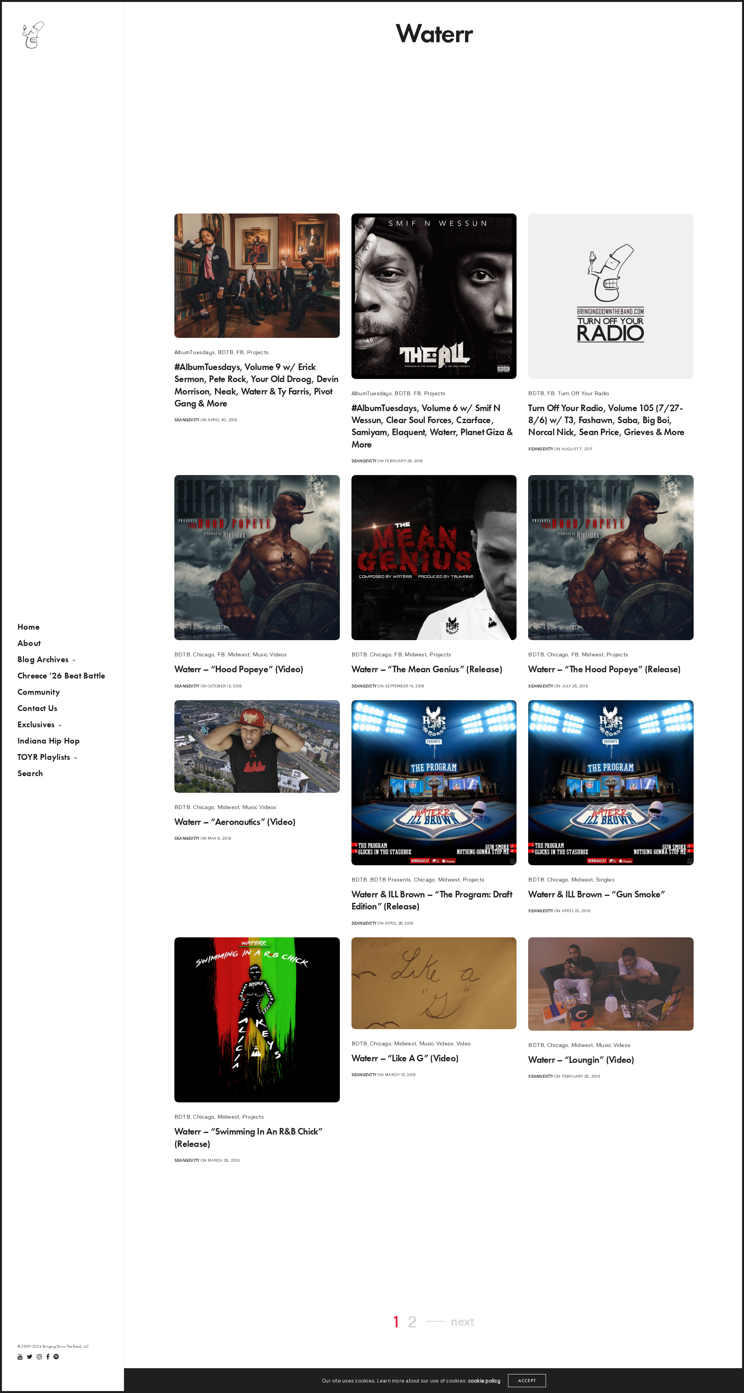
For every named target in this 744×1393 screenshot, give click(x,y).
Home (28, 626)
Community (38, 691)
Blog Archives (43, 659)
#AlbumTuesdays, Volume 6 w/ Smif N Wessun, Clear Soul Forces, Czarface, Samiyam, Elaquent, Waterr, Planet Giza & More (432, 426)
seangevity (186, 419)
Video (463, 1043)
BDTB (226, 352)
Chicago (203, 654)
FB (240, 352)
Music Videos (270, 654)
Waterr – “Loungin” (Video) (581, 1060)
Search (30, 773)
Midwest (239, 654)
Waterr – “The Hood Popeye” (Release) (604, 669)
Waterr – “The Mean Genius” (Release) (426, 669)
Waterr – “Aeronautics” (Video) (234, 822)
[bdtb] (32, 34)
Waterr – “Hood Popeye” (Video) (238, 669)
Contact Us (37, 708)
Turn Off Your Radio (584, 393)
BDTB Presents (390, 879)
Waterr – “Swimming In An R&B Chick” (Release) (248, 1137)
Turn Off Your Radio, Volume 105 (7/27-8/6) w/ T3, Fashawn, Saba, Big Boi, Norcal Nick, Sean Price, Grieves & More (606, 420)
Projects (258, 352)
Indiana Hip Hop (48, 740)
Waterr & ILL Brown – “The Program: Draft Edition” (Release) (431, 900)
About (29, 643)
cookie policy (484, 1381)
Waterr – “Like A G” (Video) (405, 1058)
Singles (605, 879)
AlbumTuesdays (194, 352)
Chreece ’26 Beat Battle (61, 675)
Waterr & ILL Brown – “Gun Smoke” (596, 894)
